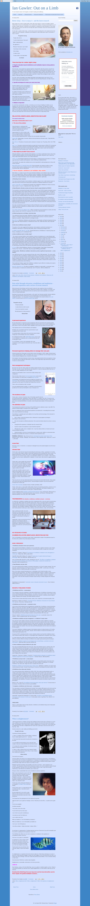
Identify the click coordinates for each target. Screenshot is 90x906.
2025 (61, 218)
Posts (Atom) (37, 894)
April (62, 237)
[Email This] (38, 273)
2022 (61, 223)
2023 (61, 221)
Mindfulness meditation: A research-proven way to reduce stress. (25, 665)
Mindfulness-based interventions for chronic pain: (31, 615)
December (63, 227)
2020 (61, 253)
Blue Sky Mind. (35, 377)
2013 (61, 265)
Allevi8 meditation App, (29, 298)
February (63, 241)
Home (15, 14)
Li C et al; (14, 247)
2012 (61, 267)
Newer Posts (16, 887)
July (62, 236)
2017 (61, 258)
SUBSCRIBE (68, 86)
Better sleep (18, 275)
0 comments (31, 273)
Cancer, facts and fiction (63, 169)
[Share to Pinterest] (44, 273)
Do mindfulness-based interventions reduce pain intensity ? (36, 682)
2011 (61, 269)
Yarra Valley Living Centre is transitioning (66, 175)
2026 (61, 216)
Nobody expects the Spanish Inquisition (66, 165)
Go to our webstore (67, 126)
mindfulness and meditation (40, 275)
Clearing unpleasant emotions (64, 207)
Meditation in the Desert (63, 160)
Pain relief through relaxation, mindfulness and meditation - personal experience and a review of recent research (32, 284)
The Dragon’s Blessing (22, 784)
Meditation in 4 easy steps (63, 188)
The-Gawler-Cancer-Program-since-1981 (66, 179)
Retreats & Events (28, 14)
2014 (61, 263)
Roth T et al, (14, 145)
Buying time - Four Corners (63, 181)
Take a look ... (61, 137)
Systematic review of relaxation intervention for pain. (36, 582)
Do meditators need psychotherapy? (65, 199)
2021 (61, 225)
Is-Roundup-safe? (62, 177)
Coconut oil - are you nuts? (63, 167)
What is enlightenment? (20, 719)
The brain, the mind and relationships (65, 201)
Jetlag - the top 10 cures (63, 209)
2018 (61, 256)
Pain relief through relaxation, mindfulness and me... (66, 248)
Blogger (55, 903)
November (63, 228)
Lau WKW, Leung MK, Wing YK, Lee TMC (20, 230)
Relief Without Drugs (30, 336)
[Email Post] (36, 273)
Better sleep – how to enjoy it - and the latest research (30, 21)
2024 (61, 220)
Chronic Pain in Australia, (17, 484)
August (62, 234)
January (62, 243)
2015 (61, 262)
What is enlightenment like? (21, 881)
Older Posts (52, 887)
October (62, 230)
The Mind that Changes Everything (65, 192)
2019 (61, 254)
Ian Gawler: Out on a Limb (35, 8)
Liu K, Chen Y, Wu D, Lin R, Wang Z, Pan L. (21, 209)
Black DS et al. (15, 220)
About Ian (20, 14)
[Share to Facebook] (42, 273)
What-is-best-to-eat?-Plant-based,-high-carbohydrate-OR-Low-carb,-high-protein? (66, 163)
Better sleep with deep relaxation (27, 275)
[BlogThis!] (40, 273)
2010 (61, 271)
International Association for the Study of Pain (42, 436)
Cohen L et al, (15, 158)
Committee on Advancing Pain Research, (31, 491)
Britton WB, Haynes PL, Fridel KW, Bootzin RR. (22, 165)
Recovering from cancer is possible (65, 197)
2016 (61, 260)
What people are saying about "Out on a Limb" (54, 14)
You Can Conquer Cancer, (30, 376)
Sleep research (27, 276)
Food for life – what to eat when (64, 190)
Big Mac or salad (61, 195)
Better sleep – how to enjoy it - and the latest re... (67, 245)
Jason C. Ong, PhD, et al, (17, 184)
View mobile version (34, 889)
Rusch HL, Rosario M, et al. (18, 266)
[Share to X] (41, 273)
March (62, 239)
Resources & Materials (38, 14)
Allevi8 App (14, 380)
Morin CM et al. (15, 141)
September (63, 232)
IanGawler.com (69, 52)
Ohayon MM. (15, 138)
